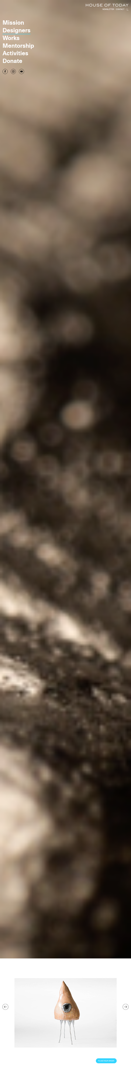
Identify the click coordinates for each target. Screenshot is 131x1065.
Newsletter (108, 9)
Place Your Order (106, 1061)
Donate (12, 61)
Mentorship (18, 45)
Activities (15, 53)
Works (11, 38)
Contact (120, 9)
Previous (5, 1007)
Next (126, 1007)
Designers (17, 30)
